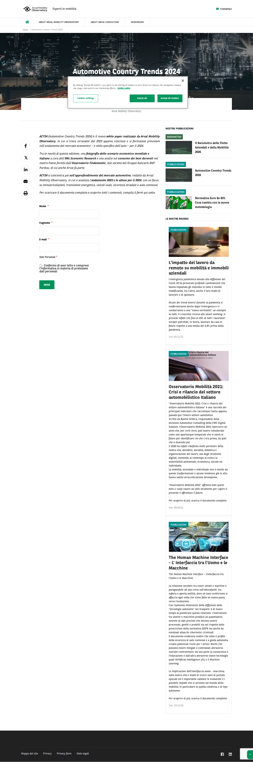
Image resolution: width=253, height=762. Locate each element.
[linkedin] (230, 754)
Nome (43, 206)
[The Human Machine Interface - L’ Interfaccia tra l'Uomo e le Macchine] (199, 614)
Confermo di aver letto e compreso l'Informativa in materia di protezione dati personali (64, 268)
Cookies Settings (85, 98)
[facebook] (222, 754)
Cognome (45, 223)
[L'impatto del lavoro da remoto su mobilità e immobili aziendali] (199, 283)
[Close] (183, 81)
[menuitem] (27, 22)
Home (25, 29)
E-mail (43, 239)
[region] (128, 92)
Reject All (142, 98)
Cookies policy (123, 88)
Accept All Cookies (170, 98)
